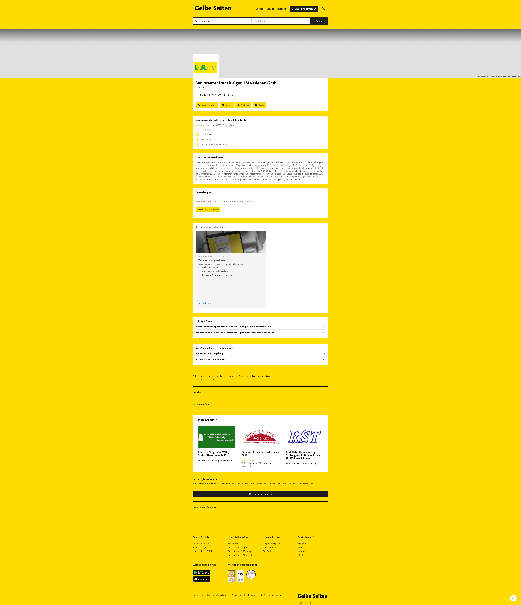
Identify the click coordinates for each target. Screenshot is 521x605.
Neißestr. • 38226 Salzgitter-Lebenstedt (216, 456)
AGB (263, 595)
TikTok (300, 555)
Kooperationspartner (272, 543)
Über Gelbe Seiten (238, 537)
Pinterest (302, 551)
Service (270, 8)
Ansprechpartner (201, 543)
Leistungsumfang (201, 404)
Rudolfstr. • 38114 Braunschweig (303, 457)
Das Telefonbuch (270, 547)
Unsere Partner (271, 537)
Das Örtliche (268, 551)
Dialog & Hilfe (201, 537)
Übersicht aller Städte (203, 551)
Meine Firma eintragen (304, 8)
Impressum (198, 595)
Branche (197, 392)
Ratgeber (282, 8)
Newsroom (233, 543)
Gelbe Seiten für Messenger (240, 551)
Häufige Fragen (200, 547)
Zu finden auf (305, 537)
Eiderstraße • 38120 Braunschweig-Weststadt (260, 459)
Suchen (259, 8)
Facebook (302, 547)
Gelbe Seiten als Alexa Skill (240, 555)
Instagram (302, 543)
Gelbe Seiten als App (237, 547)
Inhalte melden (276, 595)
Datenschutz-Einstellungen (244, 595)
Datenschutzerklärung (217, 595)
